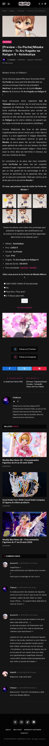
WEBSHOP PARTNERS (32, 730)
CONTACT (24, 733)
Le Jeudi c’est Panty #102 (13, 382)
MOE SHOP (18, 730)
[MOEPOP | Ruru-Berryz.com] (24, 4)
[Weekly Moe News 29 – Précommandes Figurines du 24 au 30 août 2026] (24, 444)
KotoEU (33, 268)
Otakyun (12, 60)
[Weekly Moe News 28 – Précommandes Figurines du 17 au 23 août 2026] (24, 524)
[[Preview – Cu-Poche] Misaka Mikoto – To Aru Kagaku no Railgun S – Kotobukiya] (24, 26)
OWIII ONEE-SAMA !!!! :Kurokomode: (22, 284)
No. (7, 288)
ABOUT (8, 730)
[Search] (8, 3)
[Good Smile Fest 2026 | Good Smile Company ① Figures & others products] (24, 484)
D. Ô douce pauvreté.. (15, 296)
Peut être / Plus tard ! (15, 292)
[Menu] (3, 3)
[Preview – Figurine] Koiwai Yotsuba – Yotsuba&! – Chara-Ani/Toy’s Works (36, 384)
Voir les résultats (24, 307)
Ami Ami (24, 268)
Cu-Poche (7, 42)
